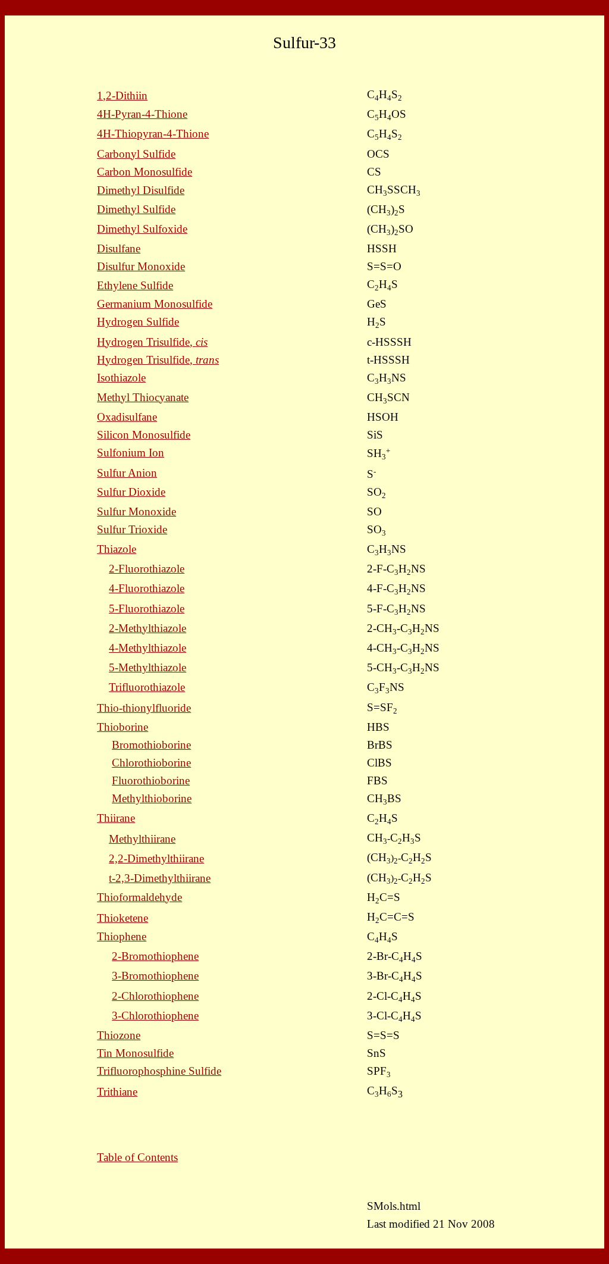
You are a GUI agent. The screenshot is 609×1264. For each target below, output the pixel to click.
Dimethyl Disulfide (140, 190)
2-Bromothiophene (155, 956)
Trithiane (117, 1091)
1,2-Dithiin (122, 95)
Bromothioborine (151, 745)
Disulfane (118, 248)
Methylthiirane (142, 839)
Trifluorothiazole (147, 687)
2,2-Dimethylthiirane (156, 858)
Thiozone (118, 1035)
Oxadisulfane (127, 417)
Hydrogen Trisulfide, (152, 342)
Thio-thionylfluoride (144, 708)
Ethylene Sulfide (135, 285)
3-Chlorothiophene (155, 1015)
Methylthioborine (152, 798)
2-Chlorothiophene (155, 996)
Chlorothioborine (151, 762)
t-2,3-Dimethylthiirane (160, 878)
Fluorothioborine (151, 780)
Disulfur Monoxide (141, 266)
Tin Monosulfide (135, 1053)
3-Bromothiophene (155, 975)
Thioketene (122, 918)
